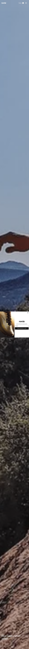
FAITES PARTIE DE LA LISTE (21, 328)
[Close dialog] (27, 312)
